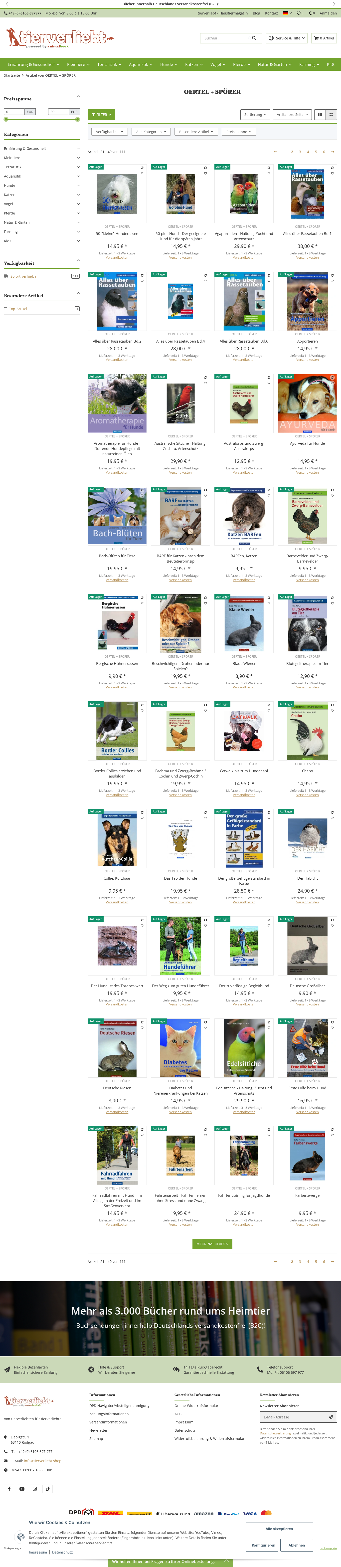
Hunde (9, 185)
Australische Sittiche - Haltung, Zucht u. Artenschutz (180, 446)
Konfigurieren (263, 1545)
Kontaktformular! (241, 3)
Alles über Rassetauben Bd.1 (307, 233)
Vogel (8, 203)
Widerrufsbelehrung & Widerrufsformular (209, 1438)
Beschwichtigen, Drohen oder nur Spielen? (180, 666)
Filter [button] (101, 114)
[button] (7, 3)
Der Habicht (307, 878)
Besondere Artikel (194, 131)
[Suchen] (255, 38)
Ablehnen (297, 1545)
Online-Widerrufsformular (196, 1405)
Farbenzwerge (307, 1195)
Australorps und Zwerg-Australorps (244, 446)
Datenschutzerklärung (275, 1433)
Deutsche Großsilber (307, 985)
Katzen (9, 194)
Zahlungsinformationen (109, 1413)
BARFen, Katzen (244, 555)
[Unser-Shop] (29, 1400)
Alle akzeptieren (279, 1529)
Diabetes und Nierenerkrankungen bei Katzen (181, 1090)
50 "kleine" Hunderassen (117, 233)
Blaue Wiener (244, 663)
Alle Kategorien (149, 131)
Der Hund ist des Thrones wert (117, 985)
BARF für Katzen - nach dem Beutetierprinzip (180, 558)
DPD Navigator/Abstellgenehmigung (119, 1405)
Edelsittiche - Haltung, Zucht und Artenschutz (244, 1090)
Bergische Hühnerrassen (117, 663)
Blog (256, 13)
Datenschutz (62, 1552)
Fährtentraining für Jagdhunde (244, 1195)
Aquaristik (12, 176)
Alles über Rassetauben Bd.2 (117, 341)
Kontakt (271, 13)
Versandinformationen (108, 1422)
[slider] (6, 119)
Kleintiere (12, 157)
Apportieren (307, 341)
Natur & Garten (17, 222)
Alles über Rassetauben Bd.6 (244, 341)
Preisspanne (236, 131)
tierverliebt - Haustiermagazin (223, 13)
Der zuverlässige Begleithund (244, 985)
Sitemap (96, 1438)
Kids (7, 240)
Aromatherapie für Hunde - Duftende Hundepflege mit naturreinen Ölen (117, 448)
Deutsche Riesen (117, 1087)
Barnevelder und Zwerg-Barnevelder (307, 558)
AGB (177, 1413)
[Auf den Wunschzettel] (142, 173)
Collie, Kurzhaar (117, 878)
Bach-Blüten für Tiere (117, 555)
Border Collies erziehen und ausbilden (117, 773)
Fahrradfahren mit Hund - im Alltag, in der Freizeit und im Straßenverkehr (117, 1200)
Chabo (307, 770)
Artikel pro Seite (290, 114)
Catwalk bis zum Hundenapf (244, 770)
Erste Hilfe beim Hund (307, 1087)
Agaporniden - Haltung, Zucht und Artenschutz (244, 236)
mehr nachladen (212, 1243)
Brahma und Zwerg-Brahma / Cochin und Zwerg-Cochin (180, 773)
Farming (11, 231)
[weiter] (332, 152)
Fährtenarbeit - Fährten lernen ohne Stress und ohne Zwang (180, 1198)
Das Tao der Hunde (180, 878)
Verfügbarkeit (107, 131)
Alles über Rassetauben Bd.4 (180, 341)
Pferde (9, 213)
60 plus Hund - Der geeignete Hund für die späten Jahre (181, 236)
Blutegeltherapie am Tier (307, 663)
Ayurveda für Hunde (307, 443)
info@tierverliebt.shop (42, 1460)
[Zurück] (275, 152)
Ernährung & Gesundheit (25, 148)
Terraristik (12, 167)
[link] (42, 148)
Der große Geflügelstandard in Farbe (244, 881)
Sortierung (253, 114)
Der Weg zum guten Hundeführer (180, 985)
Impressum (38, 1552)
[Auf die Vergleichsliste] (142, 167)
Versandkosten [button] (117, 257)
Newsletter (98, 1430)
